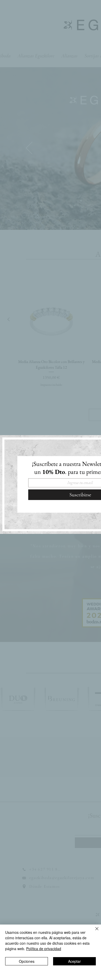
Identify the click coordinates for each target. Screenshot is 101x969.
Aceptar (74, 961)
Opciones (26, 961)
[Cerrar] (94, 932)
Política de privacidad (43, 948)
